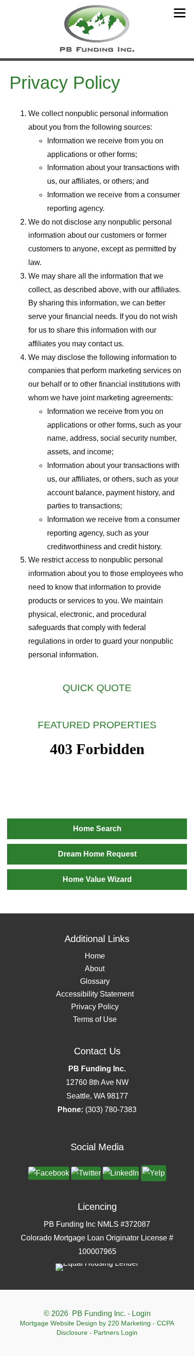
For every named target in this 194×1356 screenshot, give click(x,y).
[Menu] (179, 12)
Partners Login (115, 1332)
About (95, 969)
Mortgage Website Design (58, 1323)
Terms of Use (95, 1019)
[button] (97, 828)
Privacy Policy (95, 1007)
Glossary (95, 981)
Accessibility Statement (95, 994)
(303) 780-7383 (111, 1110)
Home (95, 956)
